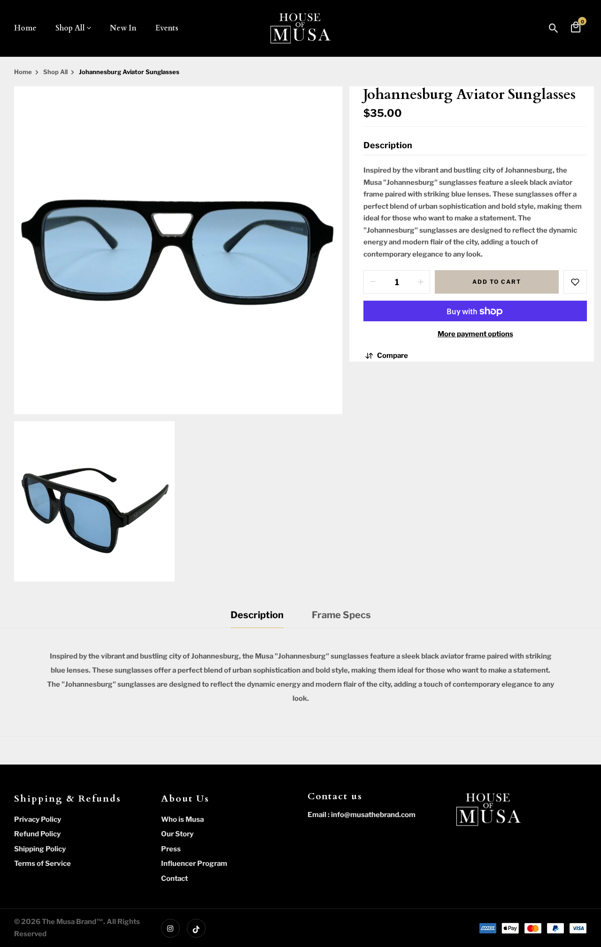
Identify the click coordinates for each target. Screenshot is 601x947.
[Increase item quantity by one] (421, 282)
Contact (174, 878)
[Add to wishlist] (575, 282)
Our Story (177, 834)
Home (25, 28)
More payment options (475, 334)
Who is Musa (182, 819)
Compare (392, 355)
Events (166, 28)
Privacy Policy (37, 819)
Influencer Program (194, 863)
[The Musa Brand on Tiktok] (196, 928)
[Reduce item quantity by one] (373, 282)
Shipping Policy (40, 849)
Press (171, 849)
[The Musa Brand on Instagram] (170, 928)
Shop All (70, 28)
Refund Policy (37, 834)
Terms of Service (42, 863)
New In (123, 28)
